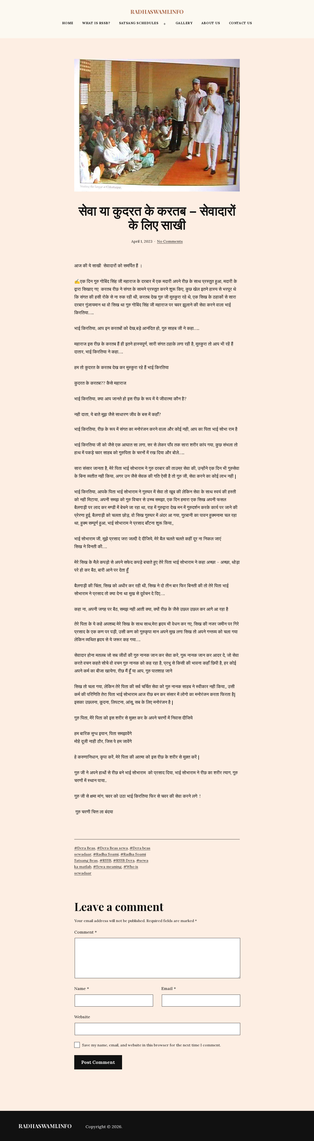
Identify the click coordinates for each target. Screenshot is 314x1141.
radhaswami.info (157, 11)
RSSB (107, 860)
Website (82, 1016)
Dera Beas (86, 848)
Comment (85, 932)
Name (81, 988)
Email (168, 988)
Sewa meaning (109, 866)
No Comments (170, 241)
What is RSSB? (96, 23)
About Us (210, 23)
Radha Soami (107, 854)
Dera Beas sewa (114, 848)
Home (67, 23)
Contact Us (240, 23)
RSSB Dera (125, 860)
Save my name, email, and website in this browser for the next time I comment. (151, 1045)
